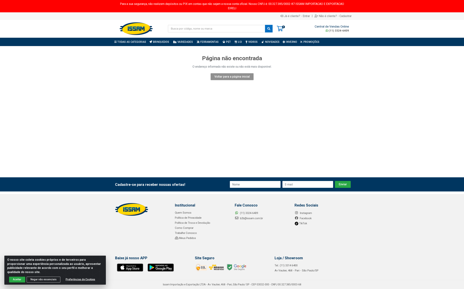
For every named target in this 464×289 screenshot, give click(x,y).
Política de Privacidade (188, 217)
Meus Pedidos (187, 238)
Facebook (305, 218)
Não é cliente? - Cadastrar (335, 16)
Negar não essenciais (43, 279)
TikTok (303, 223)
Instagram (305, 213)
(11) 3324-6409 (339, 30)
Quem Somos (183, 212)
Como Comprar (184, 228)
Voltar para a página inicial (232, 76)
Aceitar (17, 279)
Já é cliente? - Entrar (297, 16)
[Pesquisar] (269, 28)
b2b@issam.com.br (251, 218)
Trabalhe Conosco (186, 233)
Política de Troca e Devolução (192, 222)
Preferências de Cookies (80, 279)
